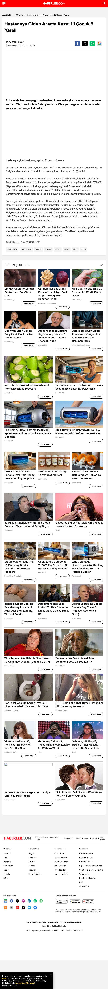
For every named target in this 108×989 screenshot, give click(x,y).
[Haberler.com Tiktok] (23, 907)
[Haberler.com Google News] (5, 901)
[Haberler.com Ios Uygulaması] (62, 902)
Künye (94, 838)
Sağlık (75, 249)
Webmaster (84, 874)
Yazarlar (32, 870)
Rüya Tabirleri (60, 870)
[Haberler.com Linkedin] (29, 901)
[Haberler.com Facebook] (11, 901)
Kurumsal (83, 849)
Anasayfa (6, 15)
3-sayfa (66, 249)
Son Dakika (8, 866)
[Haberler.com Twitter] (17, 901)
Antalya (57, 249)
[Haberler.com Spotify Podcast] (41, 901)
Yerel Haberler (26, 249)
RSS (81, 882)
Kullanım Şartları (86, 853)
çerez (4, 978)
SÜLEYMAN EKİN (33, 242)
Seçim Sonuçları (61, 861)
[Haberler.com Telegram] (29, 907)
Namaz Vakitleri (60, 857)
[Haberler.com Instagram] (23, 901)
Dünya (6, 878)
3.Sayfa (19, 15)
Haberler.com (60, 849)
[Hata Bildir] (49, 930)
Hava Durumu (60, 853)
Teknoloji (32, 857)
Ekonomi (7, 853)
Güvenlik (38, 249)
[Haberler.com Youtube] (17, 907)
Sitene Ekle (84, 886)
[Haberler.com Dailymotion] (35, 907)
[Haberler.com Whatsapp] (35, 901)
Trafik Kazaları (12, 249)
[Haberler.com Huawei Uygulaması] (88, 902)
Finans (31, 861)
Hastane (48, 249)
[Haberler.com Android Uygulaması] (75, 902)
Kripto (6, 870)
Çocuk (83, 249)
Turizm (32, 866)
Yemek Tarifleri (60, 874)
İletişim (86, 838)
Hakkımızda (68, 838)
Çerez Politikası (86, 861)
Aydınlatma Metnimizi (25, 983)
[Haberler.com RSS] (5, 907)
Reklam (78, 838)
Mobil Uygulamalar (87, 878)
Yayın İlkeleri (102, 838)
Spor (5, 857)
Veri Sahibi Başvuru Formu (91, 870)
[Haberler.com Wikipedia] (11, 907)
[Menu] (4, 3)
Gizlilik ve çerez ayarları (34, 930)
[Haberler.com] (17, 838)
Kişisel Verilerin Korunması (91, 866)
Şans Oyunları (60, 866)
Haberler (7, 849)
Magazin (7, 861)
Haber (44, 926)
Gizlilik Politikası (86, 857)
